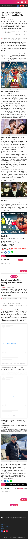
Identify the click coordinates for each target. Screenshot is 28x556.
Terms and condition (5, 526)
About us (3, 524)
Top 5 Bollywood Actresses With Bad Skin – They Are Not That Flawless (15, 31)
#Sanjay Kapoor (20, 484)
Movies (6, 10)
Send (23, 271)
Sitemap (2, 528)
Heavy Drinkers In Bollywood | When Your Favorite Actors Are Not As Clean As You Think (14, 35)
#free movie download (7, 5)
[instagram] (23, 6)
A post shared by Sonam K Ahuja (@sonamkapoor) (13, 415)
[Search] (25, 2)
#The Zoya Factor (12, 256)
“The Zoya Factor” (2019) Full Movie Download (13, 249)
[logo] (4, 2)
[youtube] (21, 6)
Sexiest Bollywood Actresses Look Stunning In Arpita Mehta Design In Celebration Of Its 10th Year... (15, 39)
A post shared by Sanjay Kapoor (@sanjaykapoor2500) (14, 363)
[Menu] (22, 2)
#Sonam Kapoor (21, 256)
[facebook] (18, 6)
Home (2, 10)
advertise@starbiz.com (7, 521)
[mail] (26, 6)
